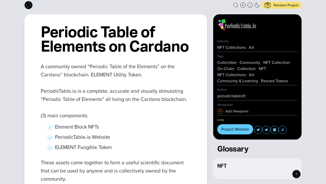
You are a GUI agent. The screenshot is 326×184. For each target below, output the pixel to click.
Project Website (235, 129)
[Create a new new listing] (243, 5)
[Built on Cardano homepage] (28, 5)
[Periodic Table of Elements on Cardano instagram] (274, 130)
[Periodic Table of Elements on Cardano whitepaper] (283, 130)
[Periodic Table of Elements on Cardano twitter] (258, 130)
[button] (236, 5)
